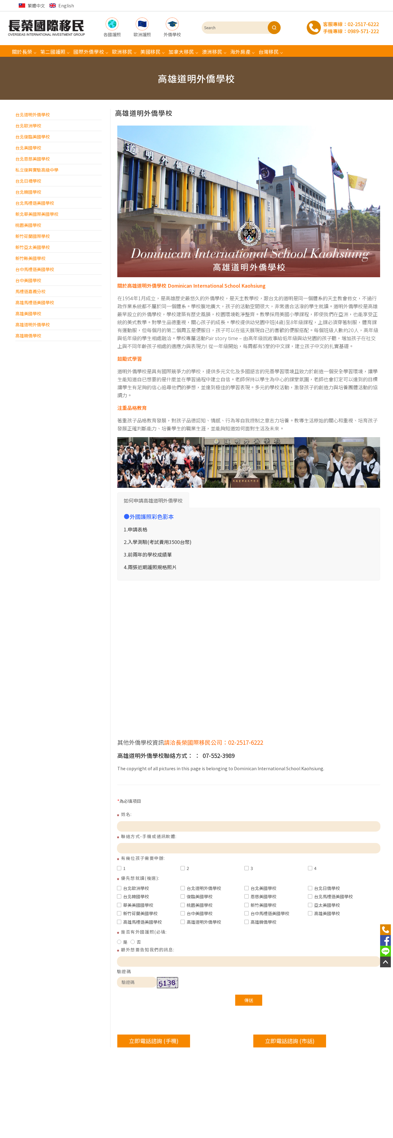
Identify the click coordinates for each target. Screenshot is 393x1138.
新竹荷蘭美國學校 (140, 913)
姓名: (126, 814)
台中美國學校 (28, 280)
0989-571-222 (363, 31)
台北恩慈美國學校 (32, 159)
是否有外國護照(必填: (144, 932)
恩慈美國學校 (263, 896)
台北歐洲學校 (28, 125)
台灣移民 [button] (269, 51)
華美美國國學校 (138, 905)
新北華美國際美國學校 (36, 214)
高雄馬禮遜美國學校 (34, 302)
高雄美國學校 (28, 313)
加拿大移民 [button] (181, 51)
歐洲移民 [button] (122, 51)
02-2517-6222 (363, 24)
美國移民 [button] (150, 51)
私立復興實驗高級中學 (36, 170)
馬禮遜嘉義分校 (30, 291)
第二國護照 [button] (53, 51)
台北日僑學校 (327, 888)
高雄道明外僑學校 (32, 324)
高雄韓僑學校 (28, 335)
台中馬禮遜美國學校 (34, 269)
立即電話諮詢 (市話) (289, 1041)
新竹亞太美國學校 (32, 247)
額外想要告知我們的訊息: (147, 949)
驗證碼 (124, 971)
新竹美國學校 (263, 905)
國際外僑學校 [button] (88, 51)
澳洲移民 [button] (212, 51)
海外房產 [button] (240, 51)
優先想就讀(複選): (140, 878)
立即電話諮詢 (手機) (153, 1041)
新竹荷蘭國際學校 (32, 236)
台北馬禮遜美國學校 (34, 203)
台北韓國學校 (28, 192)
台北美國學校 (28, 148)
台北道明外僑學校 (32, 114)
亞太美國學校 (327, 905)
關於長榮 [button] (22, 51)
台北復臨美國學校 (32, 137)
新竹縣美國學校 (30, 258)
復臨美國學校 (199, 896)
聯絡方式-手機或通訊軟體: (149, 836)
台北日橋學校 (28, 181)
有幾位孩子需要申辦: (143, 858)
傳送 (248, 1000)
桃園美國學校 (28, 225)
